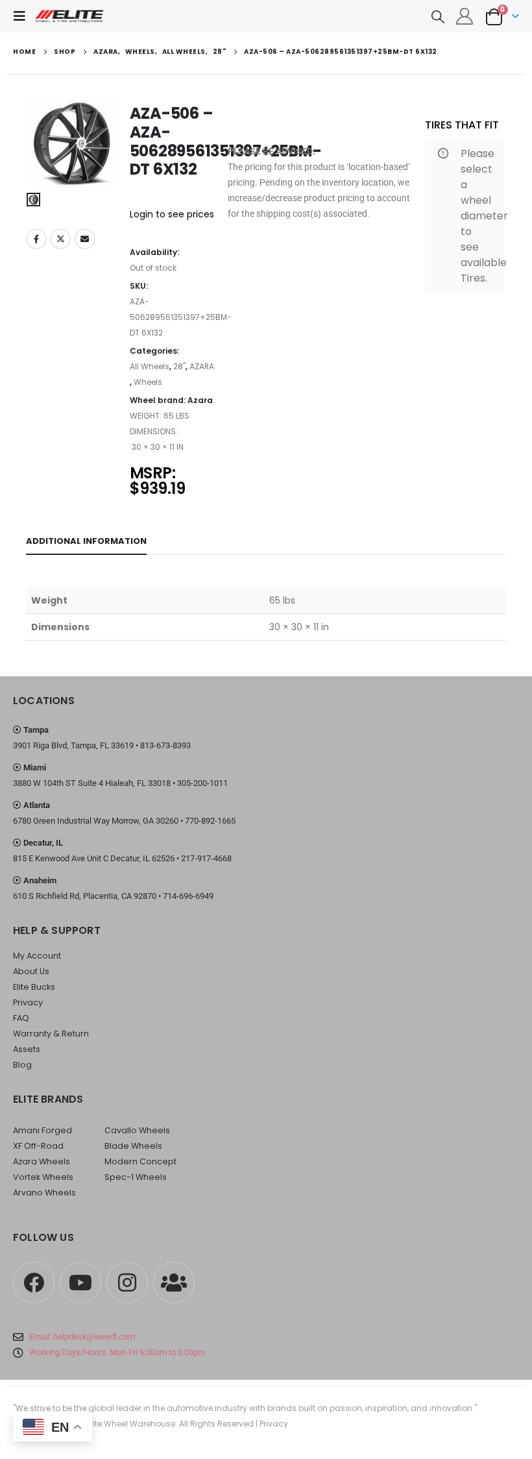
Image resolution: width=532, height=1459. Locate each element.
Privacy (28, 1002)
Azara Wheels (41, 1161)
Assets (26, 1049)
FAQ (21, 1018)
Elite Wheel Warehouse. (132, 1423)
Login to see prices (172, 214)
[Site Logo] (70, 16)
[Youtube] (80, 1282)
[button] (23, 16)
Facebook (36, 238)
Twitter (60, 238)
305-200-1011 (202, 783)
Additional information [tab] (86, 541)
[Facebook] (33, 1282)
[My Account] (465, 16)
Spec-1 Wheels (135, 1177)
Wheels (148, 381)
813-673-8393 (165, 745)
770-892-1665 (210, 821)
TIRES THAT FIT (462, 124)
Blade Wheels (133, 1145)
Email (85, 238)
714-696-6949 (188, 896)
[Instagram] (127, 1282)
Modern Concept (140, 1161)
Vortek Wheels (43, 1177)
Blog (22, 1064)
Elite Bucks (34, 986)
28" (179, 366)
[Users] (174, 1282)
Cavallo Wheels (137, 1130)
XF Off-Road (38, 1145)
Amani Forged (42, 1130)
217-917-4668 (206, 858)
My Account (37, 955)
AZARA (201, 366)
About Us (31, 971)
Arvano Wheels (44, 1192)
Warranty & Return (51, 1033)
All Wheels (149, 366)
